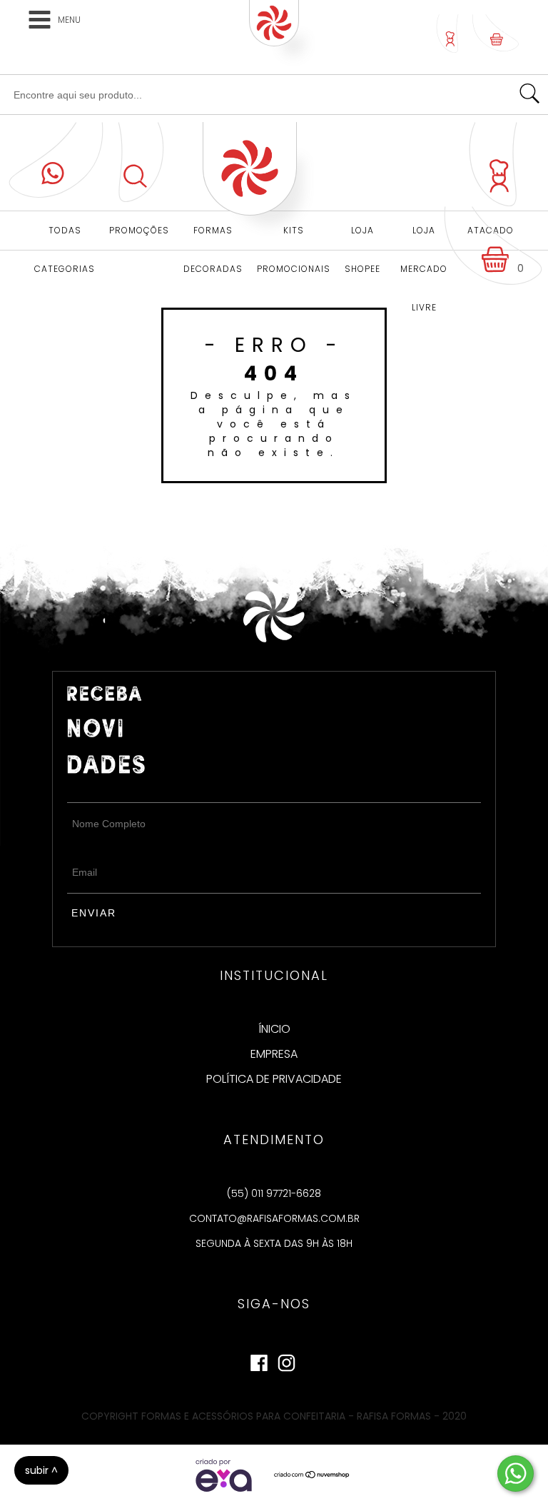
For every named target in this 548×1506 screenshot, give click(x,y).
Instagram (286, 1360)
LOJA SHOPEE (362, 237)
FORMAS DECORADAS (213, 237)
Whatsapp (56, 160)
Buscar (529, 93)
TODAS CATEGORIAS (64, 237)
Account (447, 33)
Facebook (259, 1360)
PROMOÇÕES (139, 230)
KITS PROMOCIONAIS (293, 237)
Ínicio (274, 1029)
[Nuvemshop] (312, 1475)
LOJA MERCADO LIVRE (423, 237)
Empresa (274, 1054)
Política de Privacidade (274, 1079)
